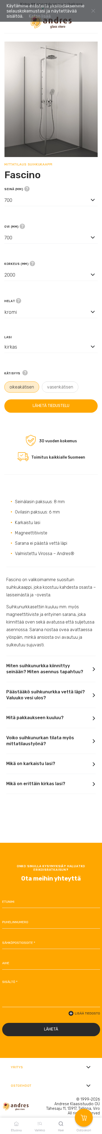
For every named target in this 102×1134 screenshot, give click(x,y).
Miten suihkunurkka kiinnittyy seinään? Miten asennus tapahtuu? (44, 668)
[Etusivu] (51, 22)
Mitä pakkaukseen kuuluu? (35, 717)
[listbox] (51, 200)
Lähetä (51, 1029)
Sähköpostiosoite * (18, 943)
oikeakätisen (22, 387)
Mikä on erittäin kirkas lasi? (35, 783)
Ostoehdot (21, 1086)
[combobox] (51, 205)
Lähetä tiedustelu (51, 405)
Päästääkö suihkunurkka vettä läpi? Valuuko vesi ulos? (45, 694)
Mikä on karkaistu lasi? (30, 763)
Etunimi (8, 902)
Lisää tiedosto (87, 1013)
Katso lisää (40, 16)
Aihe (5, 963)
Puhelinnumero (15, 922)
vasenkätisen (60, 387)
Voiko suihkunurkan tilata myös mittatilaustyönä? (40, 740)
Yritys (17, 1067)
